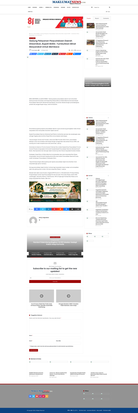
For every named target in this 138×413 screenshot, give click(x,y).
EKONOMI (63, 7)
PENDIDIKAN (56, 7)
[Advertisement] (55, 117)
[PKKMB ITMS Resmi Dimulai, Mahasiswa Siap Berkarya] (38, 366)
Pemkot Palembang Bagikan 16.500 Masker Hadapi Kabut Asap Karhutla (102, 53)
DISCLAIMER (99, 410)
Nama (31, 335)
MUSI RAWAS (37, 33)
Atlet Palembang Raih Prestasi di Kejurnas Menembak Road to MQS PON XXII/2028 (102, 26)
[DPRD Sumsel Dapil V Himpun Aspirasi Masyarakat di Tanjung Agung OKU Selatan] (97, 238)
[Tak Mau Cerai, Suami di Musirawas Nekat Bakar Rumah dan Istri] (100, 366)
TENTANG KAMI (82, 410)
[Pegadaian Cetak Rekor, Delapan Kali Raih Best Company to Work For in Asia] (91, 211)
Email (30, 340)
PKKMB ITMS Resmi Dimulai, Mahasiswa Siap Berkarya (36, 373)
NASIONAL (35, 7)
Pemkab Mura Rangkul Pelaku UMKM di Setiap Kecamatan (78, 373)
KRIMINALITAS (48, 7)
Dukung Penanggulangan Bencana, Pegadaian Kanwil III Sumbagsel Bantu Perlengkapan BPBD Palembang (101, 182)
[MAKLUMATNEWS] (69, 2)
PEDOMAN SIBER (107, 410)
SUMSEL (41, 7)
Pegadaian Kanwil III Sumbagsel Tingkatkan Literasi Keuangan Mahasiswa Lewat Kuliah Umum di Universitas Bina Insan (102, 193)
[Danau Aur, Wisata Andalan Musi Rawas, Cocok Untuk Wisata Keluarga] (59, 366)
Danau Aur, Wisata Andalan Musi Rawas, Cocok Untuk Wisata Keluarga (58, 374)
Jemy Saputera (35, 50)
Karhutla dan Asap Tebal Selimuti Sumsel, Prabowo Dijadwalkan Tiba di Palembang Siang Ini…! (70, 243)
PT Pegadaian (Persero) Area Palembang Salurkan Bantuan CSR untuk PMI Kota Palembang (102, 43)
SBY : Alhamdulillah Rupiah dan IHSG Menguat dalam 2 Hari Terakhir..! (102, 203)
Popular (89, 18)
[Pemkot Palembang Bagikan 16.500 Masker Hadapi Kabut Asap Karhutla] (91, 52)
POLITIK (68, 7)
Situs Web (58, 340)
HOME (29, 7)
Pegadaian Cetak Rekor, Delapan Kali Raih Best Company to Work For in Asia (102, 212)
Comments (106, 18)
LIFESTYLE (30, 11)
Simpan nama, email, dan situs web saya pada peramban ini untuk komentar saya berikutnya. (51, 346)
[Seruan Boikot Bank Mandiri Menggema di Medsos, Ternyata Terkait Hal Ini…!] (91, 34)
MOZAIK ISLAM (75, 7)
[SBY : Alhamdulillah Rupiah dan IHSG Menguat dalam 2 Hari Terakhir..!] (91, 203)
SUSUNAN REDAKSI (91, 410)
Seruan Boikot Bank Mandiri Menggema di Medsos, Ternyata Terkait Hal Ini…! (101, 34)
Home (31, 33)
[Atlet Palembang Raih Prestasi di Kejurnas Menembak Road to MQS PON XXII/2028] (91, 25)
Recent (97, 18)
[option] (70, 243)
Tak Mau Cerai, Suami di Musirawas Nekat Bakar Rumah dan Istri (99, 374)
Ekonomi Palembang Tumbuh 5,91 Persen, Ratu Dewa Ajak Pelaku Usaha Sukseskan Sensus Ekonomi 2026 (102, 221)
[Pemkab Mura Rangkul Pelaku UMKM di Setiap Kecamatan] (79, 366)
